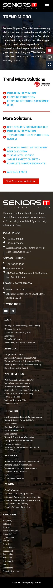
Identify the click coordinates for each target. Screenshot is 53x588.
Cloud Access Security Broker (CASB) (22, 500)
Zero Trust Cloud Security (16, 504)
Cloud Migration (12, 490)
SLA (6, 475)
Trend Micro (8, 554)
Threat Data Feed (12, 397)
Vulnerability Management (16, 386)
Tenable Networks (11, 530)
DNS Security (10, 423)
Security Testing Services (15, 471)
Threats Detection (12, 444)
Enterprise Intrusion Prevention (18, 440)
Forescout (7, 557)
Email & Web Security (14, 427)
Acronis (6, 527)
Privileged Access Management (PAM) (22, 325)
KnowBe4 (7, 534)
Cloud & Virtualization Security (18, 393)
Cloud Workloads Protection (17, 507)
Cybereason (8, 537)
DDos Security (11, 403)
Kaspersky (8, 520)
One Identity (8, 561)
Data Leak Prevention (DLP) (17, 332)
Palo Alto (7, 524)
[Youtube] (6, 311)
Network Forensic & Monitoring (19, 437)
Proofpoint (8, 568)
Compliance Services (14, 478)
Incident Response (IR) (15, 400)
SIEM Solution (11, 430)
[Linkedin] (13, 311)
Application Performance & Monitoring (22, 390)
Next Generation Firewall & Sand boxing (23, 417)
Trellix (6, 541)
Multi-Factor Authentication (17, 383)
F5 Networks (9, 547)
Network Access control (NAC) (19, 420)
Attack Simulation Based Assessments (21, 461)
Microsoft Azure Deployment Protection (22, 497)
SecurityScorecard (11, 571)
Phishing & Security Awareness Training (22, 364)
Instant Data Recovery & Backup (19, 342)
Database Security (12, 329)
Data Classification (13, 339)
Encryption (9, 336)
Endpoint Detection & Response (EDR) (22, 361)
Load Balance (10, 434)
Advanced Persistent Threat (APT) (20, 358)
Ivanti (5, 564)
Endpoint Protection (13, 354)
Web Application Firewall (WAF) (19, 380)
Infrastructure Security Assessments (20, 468)
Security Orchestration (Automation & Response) (21, 448)
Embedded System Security (17, 368)
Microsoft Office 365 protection (19, 493)
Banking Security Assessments (18, 465)
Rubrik (6, 544)
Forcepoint (8, 551)
